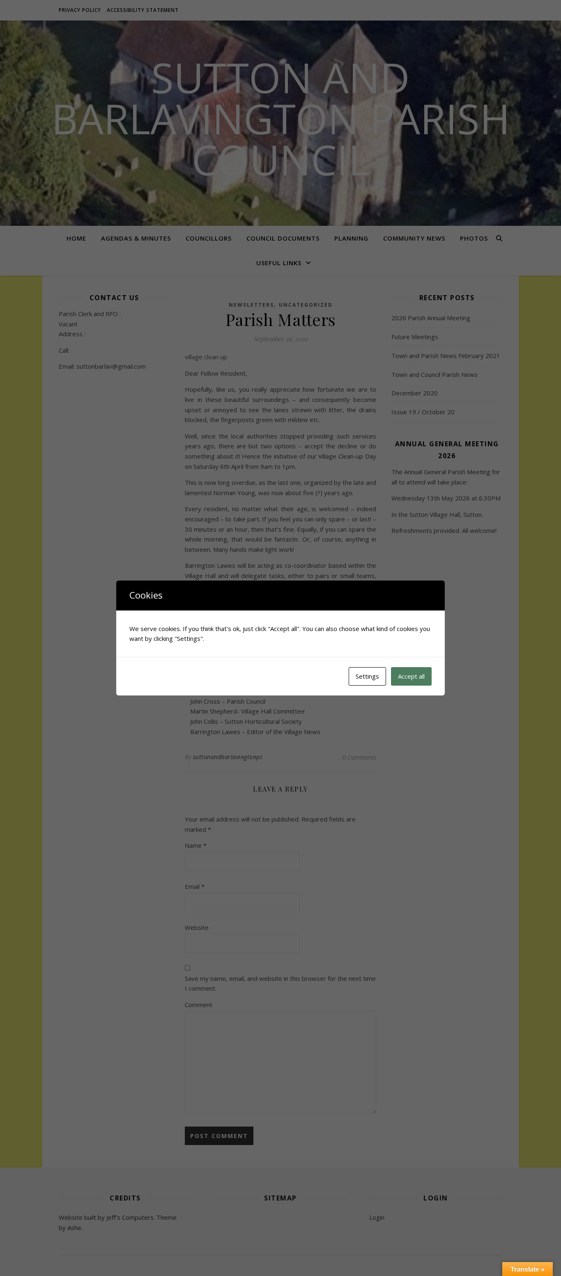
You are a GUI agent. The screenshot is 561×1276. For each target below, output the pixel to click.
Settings (367, 676)
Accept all (411, 676)
